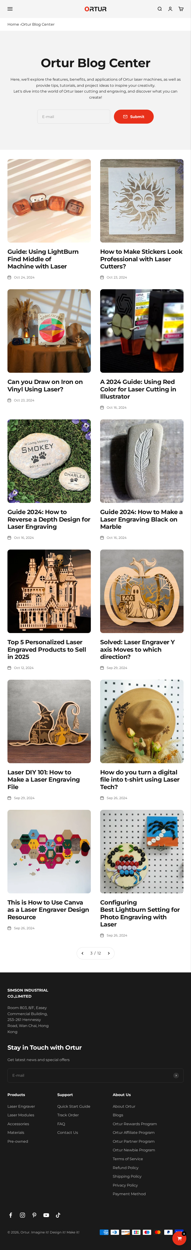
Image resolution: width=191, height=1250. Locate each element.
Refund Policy (126, 1168)
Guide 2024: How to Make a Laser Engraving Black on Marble (141, 519)
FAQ (61, 1124)
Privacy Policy (125, 1185)
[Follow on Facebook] (10, 1215)
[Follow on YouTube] (46, 1215)
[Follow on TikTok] (58, 1215)
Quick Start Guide (73, 1106)
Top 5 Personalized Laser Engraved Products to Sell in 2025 (46, 649)
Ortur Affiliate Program (134, 1132)
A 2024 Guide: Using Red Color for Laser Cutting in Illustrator (138, 389)
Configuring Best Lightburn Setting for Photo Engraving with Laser (140, 913)
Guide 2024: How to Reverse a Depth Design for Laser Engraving (48, 519)
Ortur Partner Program (134, 1141)
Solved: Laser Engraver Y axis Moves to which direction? (137, 649)
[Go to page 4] (108, 953)
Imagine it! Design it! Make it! (55, 1232)
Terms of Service (128, 1159)
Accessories (18, 1124)
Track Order (68, 1115)
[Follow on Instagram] (22, 1215)
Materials (15, 1132)
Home (13, 24)
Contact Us (67, 1132)
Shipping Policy (127, 1176)
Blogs (118, 1115)
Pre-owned (17, 1141)
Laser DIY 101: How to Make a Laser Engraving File (43, 779)
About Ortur (124, 1106)
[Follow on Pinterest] (34, 1215)
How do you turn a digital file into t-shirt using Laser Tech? (140, 779)
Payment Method (129, 1194)
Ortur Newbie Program (134, 1150)
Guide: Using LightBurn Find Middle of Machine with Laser (43, 259)
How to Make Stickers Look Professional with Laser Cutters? (141, 259)
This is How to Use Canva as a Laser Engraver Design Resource (48, 910)
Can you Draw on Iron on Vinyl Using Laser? (45, 385)
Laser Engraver (21, 1106)
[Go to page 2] (83, 953)
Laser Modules (20, 1115)
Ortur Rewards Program (135, 1124)
